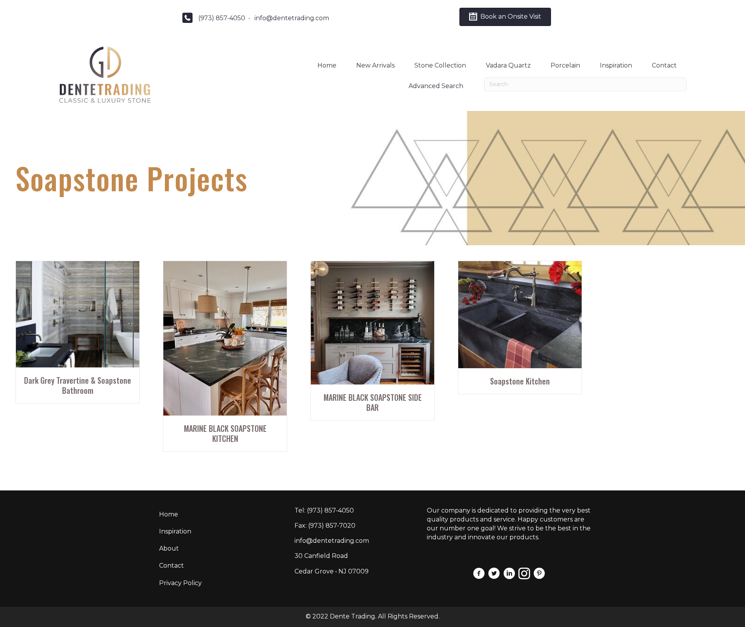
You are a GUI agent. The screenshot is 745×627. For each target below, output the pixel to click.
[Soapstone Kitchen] (520, 314)
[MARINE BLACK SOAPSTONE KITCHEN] (225, 337)
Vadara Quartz (508, 65)
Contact (664, 65)
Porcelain (565, 65)
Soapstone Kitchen (520, 381)
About (169, 548)
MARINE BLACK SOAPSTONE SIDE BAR (373, 402)
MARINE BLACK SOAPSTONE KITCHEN (225, 433)
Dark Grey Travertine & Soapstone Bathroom (77, 385)
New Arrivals (375, 65)
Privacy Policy (180, 583)
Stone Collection (440, 65)
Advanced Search (436, 86)
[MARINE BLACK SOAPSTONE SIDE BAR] (372, 322)
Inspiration (616, 65)
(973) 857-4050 (221, 18)
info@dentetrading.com (292, 18)
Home (326, 65)
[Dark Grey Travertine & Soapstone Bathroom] (77, 313)
